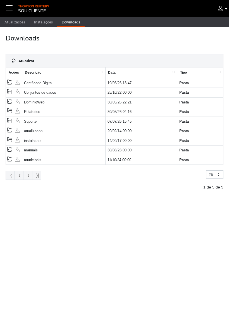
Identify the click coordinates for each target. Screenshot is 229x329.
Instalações (43, 22)
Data (112, 72)
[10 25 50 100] (214, 174)
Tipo (183, 72)
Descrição (33, 72)
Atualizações (14, 22)
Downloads (71, 22)
